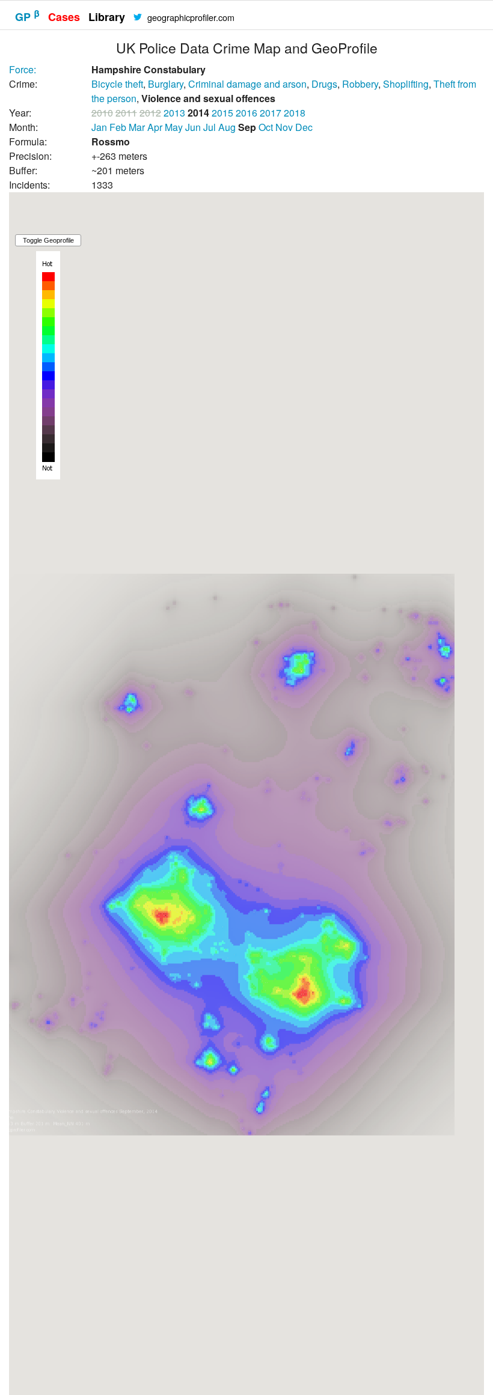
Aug (227, 127)
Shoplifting (406, 84)
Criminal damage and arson (247, 84)
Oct (266, 127)
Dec (304, 127)
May (174, 127)
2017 (270, 113)
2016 (246, 113)
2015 (222, 113)
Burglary (165, 84)
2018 (294, 113)
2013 (174, 113)
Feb (117, 127)
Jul (209, 127)
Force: (22, 69)
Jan (99, 127)
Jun (193, 127)
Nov (284, 127)
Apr (154, 127)
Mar (137, 127)
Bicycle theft (117, 84)
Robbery (360, 84)
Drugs (324, 84)
